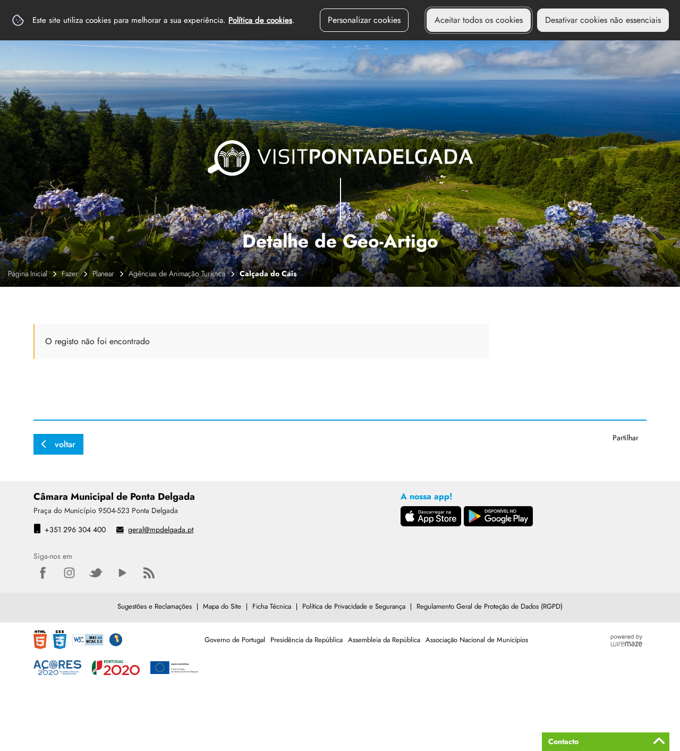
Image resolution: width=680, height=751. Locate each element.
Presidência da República (306, 640)
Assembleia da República (384, 640)
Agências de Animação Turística (177, 273)
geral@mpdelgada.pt (160, 529)
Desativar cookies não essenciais (603, 20)
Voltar (65, 444)
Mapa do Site (222, 606)
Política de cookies (260, 20)
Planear (103, 273)
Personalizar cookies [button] (364, 20)
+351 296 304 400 (75, 529)
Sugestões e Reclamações (154, 606)
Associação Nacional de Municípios (477, 640)
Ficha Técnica (271, 606)
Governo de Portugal (235, 640)
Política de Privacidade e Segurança (353, 606)
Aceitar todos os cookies (479, 20)
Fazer (70, 273)
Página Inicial (27, 273)
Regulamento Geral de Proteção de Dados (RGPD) (489, 606)
